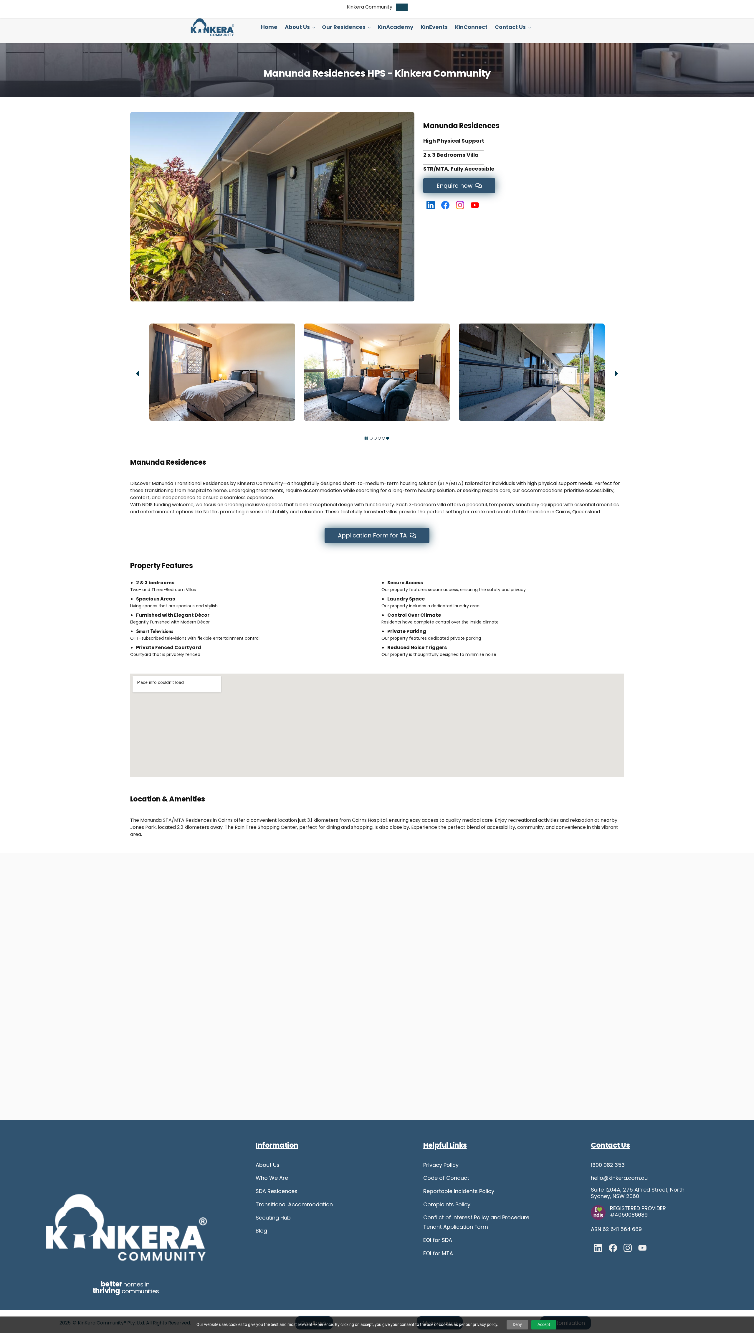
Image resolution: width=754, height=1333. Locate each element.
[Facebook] (445, 205)
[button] (137, 373)
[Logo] (212, 27)
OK (402, 7)
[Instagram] (460, 205)
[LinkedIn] (430, 205)
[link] (272, 114)
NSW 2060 (626, 1196)
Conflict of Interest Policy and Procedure (476, 1217)
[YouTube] (475, 205)
